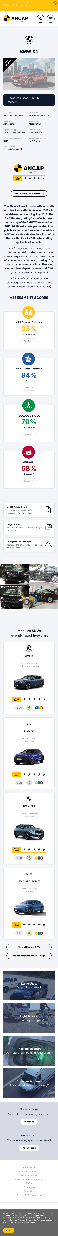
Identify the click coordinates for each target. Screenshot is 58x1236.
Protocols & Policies (29, 1171)
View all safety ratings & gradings (29, 955)
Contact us (29, 1187)
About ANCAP (29, 1167)
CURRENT (35, 97)
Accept (9, 1230)
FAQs (29, 1183)
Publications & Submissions (29, 1179)
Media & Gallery (29, 1175)
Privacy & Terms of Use (29, 1195)
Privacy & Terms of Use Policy (30, 1220)
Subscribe (29, 1191)
